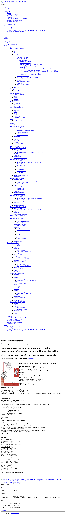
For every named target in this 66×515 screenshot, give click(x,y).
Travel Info (16, 313)
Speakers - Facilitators (22, 132)
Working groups (18, 156)
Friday (18, 231)
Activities (16, 122)
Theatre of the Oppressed (13, 320)
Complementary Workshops (24, 251)
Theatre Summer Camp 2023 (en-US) (19, 258)
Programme (16, 168)
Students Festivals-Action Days (15, 322)
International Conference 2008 (18, 148)
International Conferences (13, 125)
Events (18, 228)
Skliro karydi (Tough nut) (26, 61)
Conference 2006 (18, 161)
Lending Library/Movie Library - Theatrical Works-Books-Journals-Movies (26, 329)
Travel (15, 270)
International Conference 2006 (18, 159)
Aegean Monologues (22, 86)
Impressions (17, 116)
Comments (19, 163)
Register (6, 38)
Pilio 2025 (16, 289)
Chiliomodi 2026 (18, 303)
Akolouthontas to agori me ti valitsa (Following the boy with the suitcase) (38, 73)
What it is (16, 51)
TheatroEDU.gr (15, 513)
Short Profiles (20, 184)
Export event (31, 358)
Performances (17, 145)
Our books (9, 316)
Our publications (11, 323)
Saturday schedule (21, 171)
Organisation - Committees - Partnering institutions (29, 181)
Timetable (16, 138)
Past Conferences (14, 146)
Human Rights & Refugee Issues (15, 328)
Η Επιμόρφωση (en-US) (23, 58)
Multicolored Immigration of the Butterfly (30, 74)
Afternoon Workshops (22, 309)
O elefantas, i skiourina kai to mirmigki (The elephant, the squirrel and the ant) (40, 68)
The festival (16, 100)
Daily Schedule (17, 304)
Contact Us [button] (3, 510)
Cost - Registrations (19, 253)
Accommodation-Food (19, 268)
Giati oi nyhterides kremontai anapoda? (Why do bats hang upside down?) (39, 71)
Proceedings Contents (22, 182)
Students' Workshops (22, 60)
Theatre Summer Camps (13, 243)
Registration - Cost (18, 281)
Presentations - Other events (21, 257)
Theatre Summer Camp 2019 (17, 244)
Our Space (19, 83)
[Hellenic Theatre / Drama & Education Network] (13, 1)
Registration (17, 136)
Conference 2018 (18, 127)
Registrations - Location (20, 224)
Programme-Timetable (19, 261)
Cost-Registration (18, 267)
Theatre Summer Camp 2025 (17, 287)
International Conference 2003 (18, 195)
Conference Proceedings (23, 199)
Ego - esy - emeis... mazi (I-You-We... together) (32, 64)
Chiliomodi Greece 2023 (20, 260)
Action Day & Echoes (19, 117)
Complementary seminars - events (22, 175)
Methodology (17, 106)
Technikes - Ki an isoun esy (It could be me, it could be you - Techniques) (38, 70)
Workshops (16, 139)
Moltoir (12, 123)
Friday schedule (21, 169)
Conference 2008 (18, 149)
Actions (15, 55)
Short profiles (20, 201)
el (2, 2)
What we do (7, 45)
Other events (17, 271)
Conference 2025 (18, 220)
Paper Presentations (18, 143)
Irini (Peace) (23, 67)
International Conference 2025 (18, 218)
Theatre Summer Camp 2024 (17, 273)
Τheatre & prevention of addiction (15, 330)
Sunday (19, 234)
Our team (16, 54)
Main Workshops (21, 250)
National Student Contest (23, 81)
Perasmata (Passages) (25, 63)
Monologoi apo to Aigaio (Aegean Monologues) (32, 66)
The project (16, 96)
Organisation (17, 103)
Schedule (16, 153)
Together (19, 80)
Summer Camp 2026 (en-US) (17, 302)
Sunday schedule (21, 172)
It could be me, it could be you (18, 48)
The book (16, 99)
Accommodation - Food (20, 283)
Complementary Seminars (20, 192)
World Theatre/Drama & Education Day (17, 317)
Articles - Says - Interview (13, 326)
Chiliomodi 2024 (18, 274)
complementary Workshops (24, 293)
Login (5, 37)
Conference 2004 (18, 179)
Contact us (16, 87)
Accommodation (18, 254)
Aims (8, 43)
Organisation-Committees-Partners (25, 130)
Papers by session (21, 238)
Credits (15, 114)
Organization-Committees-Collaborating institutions (30, 152)
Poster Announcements (19, 194)
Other (15, 315)
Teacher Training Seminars (23, 57)
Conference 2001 (18, 208)
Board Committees (12, 44)
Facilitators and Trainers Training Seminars (27, 77)
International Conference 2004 (18, 178)
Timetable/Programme (19, 276)
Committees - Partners (19, 222)
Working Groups (18, 140)
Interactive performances (23, 76)
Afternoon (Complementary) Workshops (27, 280)
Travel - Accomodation (22, 135)
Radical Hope (13, 102)
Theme (18, 150)
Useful (5, 325)
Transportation (17, 256)
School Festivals (21, 78)
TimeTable (16, 294)
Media (15, 53)
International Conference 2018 (18, 126)
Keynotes (16, 142)
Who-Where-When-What (23, 230)
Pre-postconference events (20, 158)
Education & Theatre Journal (14, 319)
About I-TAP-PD (18, 120)
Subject (19, 129)
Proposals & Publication (23, 221)
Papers (15, 237)
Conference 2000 (18, 217)
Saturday (19, 233)
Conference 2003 (18, 197)
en (1, 2)
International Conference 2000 (18, 215)
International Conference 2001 (18, 207)
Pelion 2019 (17, 245)
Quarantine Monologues (23, 84)
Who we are (7, 41)
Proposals (19, 133)
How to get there (21, 165)
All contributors (21, 166)
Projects (9, 47)
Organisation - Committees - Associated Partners (29, 162)
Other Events (17, 299)
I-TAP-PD (13, 119)
